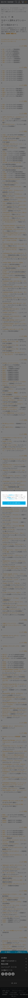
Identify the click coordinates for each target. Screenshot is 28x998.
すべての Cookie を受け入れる (14, 503)
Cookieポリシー (11, 494)
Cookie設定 (9, 497)
